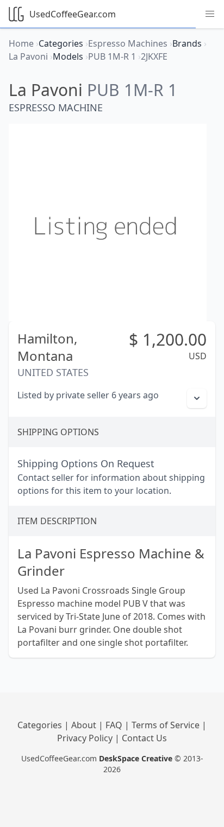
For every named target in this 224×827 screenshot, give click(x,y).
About (84, 725)
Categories (40, 725)
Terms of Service (167, 725)
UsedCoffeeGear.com (72, 14)
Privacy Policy (86, 738)
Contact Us (144, 738)
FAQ (115, 725)
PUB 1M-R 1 (132, 90)
